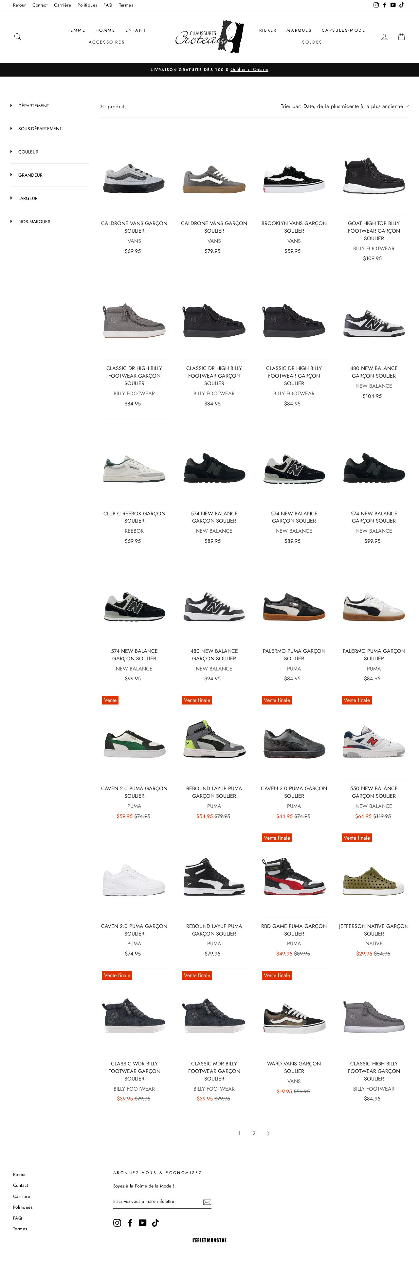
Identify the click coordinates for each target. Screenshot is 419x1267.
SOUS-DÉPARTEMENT (39, 128)
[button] (345, 106)
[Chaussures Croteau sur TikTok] (155, 1223)
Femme (76, 30)
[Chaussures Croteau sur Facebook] (130, 1223)
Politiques (87, 5)
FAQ (107, 5)
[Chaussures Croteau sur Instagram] (117, 1223)
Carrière (62, 5)
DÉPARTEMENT (33, 105)
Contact (39, 5)
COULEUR (27, 152)
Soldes (312, 42)
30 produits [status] (113, 106)
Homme (106, 30)
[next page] (268, 1133)
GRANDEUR (30, 175)
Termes (126, 5)
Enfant (135, 30)
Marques (299, 30)
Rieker (268, 30)
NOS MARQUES (33, 221)
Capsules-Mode (344, 30)
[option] (209, 69)
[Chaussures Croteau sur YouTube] (143, 1223)
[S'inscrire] (207, 1202)
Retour (19, 5)
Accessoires (107, 42)
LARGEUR (27, 198)
